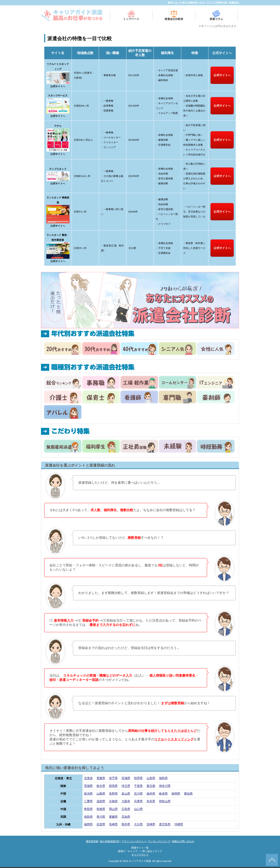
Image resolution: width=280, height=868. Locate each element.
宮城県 (126, 778)
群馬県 (113, 786)
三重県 (88, 801)
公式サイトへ (222, 75)
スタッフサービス (58, 95)
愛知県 (188, 793)
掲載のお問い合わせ (183, 841)
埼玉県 (126, 786)
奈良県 (151, 801)
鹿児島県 (165, 824)
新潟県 (88, 793)
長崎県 (113, 824)
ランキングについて (159, 841)
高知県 (126, 816)
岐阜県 (163, 793)
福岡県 (88, 824)
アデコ (57, 126)
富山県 (126, 793)
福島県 (163, 778)
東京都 (151, 786)
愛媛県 (113, 816)
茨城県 (88, 786)
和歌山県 (165, 801)
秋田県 (138, 778)
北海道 (88, 778)
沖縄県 (178, 824)
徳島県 (88, 816)
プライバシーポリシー (134, 841)
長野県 (113, 793)
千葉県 (138, 786)
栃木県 (101, 786)
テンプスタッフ (57, 169)
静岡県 (176, 793)
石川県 (138, 793)
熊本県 (126, 824)
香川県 (101, 816)
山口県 (138, 809)
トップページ (131, 19)
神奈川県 (165, 786)
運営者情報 (92, 841)
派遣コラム (216, 19)
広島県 (126, 809)
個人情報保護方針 (110, 841)
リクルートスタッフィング (174, 739)
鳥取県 (88, 809)
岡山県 (113, 809)
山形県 (151, 778)
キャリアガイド (140, 854)
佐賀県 (101, 824)
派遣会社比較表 (174, 19)
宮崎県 (151, 824)
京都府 (113, 801)
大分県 (138, 824)
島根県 (101, 809)
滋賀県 (101, 801)
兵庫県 (138, 801)
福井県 (151, 793)
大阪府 (126, 801)
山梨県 (101, 793)
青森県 (101, 778)
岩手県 (113, 778)
